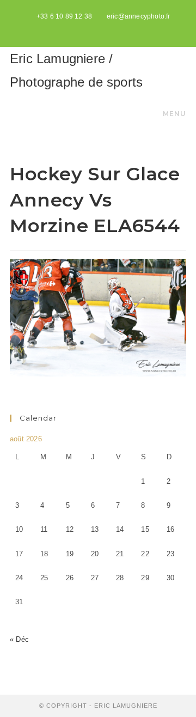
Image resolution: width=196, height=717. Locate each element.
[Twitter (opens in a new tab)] (87, 28)
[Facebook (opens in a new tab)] (99, 28)
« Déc (19, 639)
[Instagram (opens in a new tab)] (110, 28)
